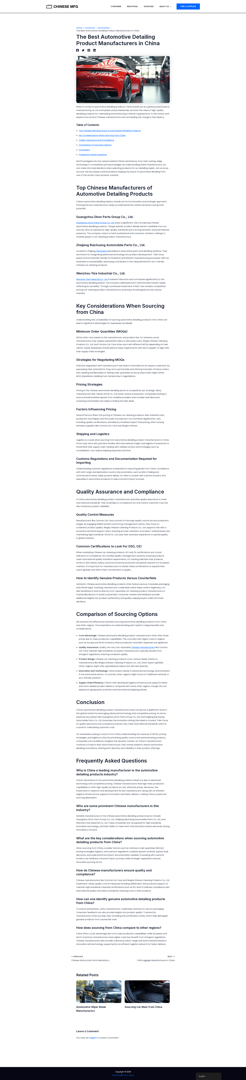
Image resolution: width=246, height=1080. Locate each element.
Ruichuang (101, 251)
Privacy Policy (128, 1075)
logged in (93, 1037)
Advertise (116, 1075)
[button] (170, 6)
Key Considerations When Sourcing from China (102, 135)
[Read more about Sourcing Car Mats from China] (147, 991)
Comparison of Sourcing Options (95, 145)
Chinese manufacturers (143, 647)
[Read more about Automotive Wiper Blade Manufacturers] (98, 991)
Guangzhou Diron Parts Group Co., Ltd (95, 222)
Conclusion (84, 149)
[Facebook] (77, 50)
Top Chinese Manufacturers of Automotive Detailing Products (110, 130)
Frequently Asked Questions (93, 154)
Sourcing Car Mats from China (143, 1007)
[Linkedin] (94, 50)
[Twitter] (83, 50)
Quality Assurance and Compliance (96, 140)
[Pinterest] (89, 50)
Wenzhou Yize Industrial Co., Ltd (91, 279)
